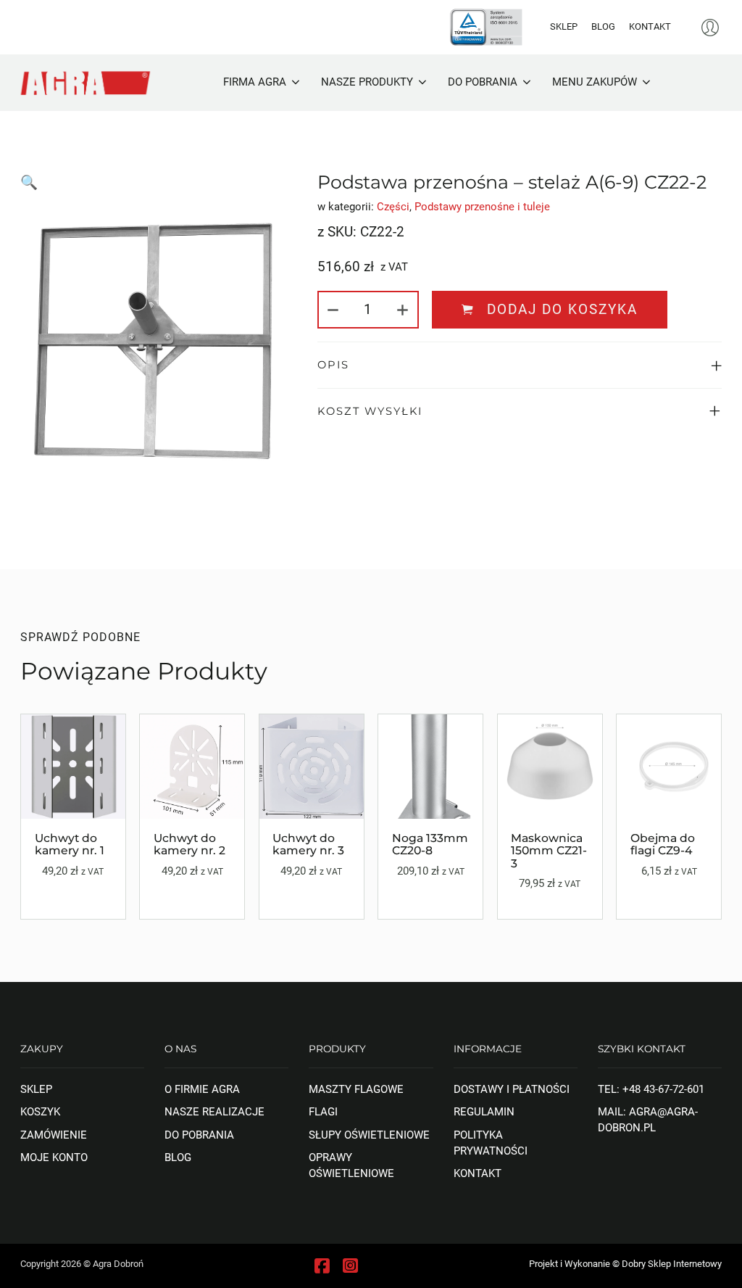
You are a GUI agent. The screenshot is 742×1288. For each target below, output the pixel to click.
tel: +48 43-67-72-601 (651, 1089)
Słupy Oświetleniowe (369, 1135)
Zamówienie (53, 1135)
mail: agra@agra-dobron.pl (648, 1119)
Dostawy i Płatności (512, 1089)
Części (393, 206)
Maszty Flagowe (356, 1089)
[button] (519, 365)
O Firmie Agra (202, 1089)
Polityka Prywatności (491, 1142)
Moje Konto (54, 1157)
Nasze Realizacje (214, 1111)
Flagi (323, 1111)
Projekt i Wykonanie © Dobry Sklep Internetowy (625, 1263)
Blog (603, 26)
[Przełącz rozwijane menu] (295, 83)
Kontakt (650, 26)
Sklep (564, 26)
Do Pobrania (199, 1135)
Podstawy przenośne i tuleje (482, 206)
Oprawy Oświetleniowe (351, 1165)
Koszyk (40, 1111)
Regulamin (484, 1111)
